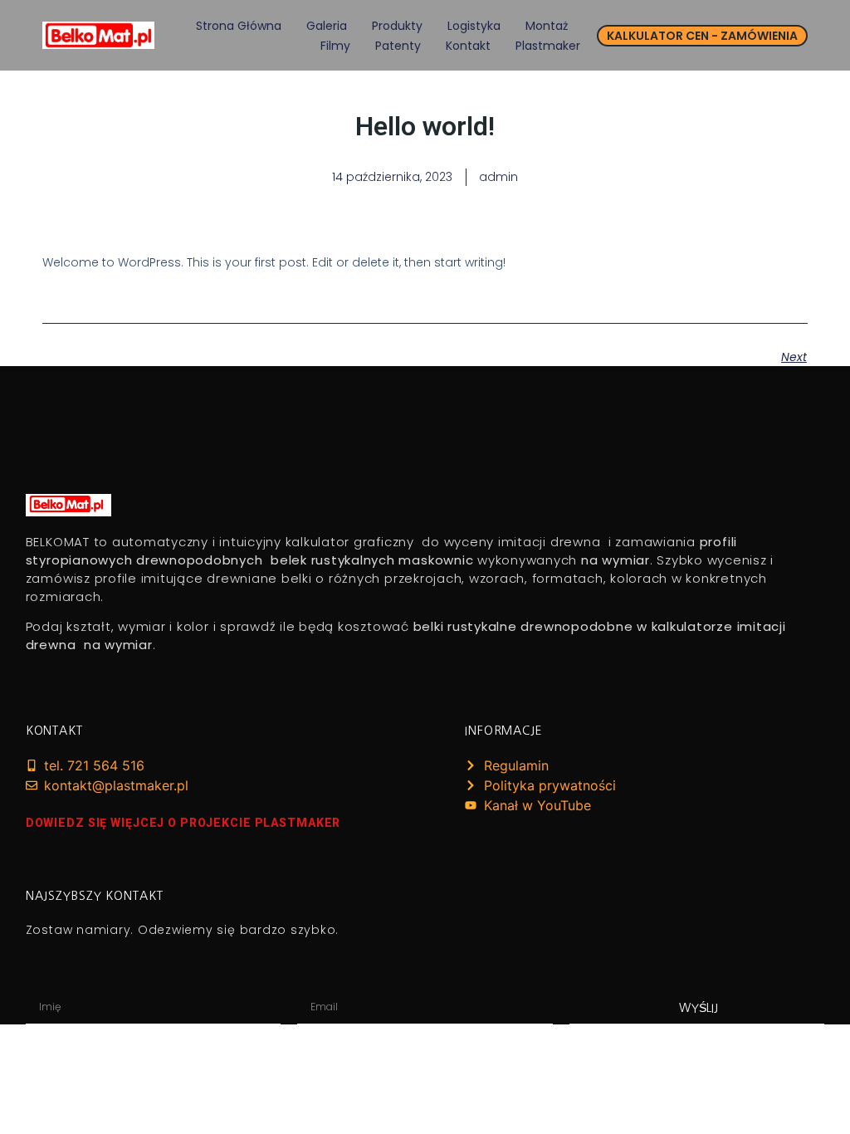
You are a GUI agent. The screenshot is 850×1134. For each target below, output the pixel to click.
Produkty (397, 25)
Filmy (335, 45)
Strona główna (238, 25)
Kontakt (468, 45)
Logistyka (474, 25)
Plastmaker (547, 45)
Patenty (398, 45)
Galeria (326, 25)
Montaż (546, 25)
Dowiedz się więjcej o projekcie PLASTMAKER (183, 822)
